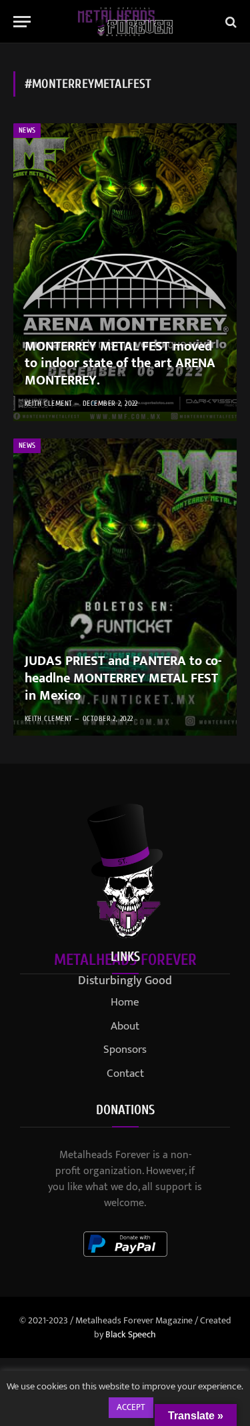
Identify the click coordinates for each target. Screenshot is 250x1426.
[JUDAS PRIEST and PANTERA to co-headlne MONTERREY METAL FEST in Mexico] (125, 587)
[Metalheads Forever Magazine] (125, 21)
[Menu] (22, 22)
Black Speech (130, 1334)
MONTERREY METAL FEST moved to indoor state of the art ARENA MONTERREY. (120, 363)
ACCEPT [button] (131, 1407)
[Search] (230, 22)
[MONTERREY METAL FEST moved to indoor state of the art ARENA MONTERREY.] (125, 272)
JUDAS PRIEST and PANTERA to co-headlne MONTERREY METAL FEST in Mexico (123, 678)
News (27, 130)
